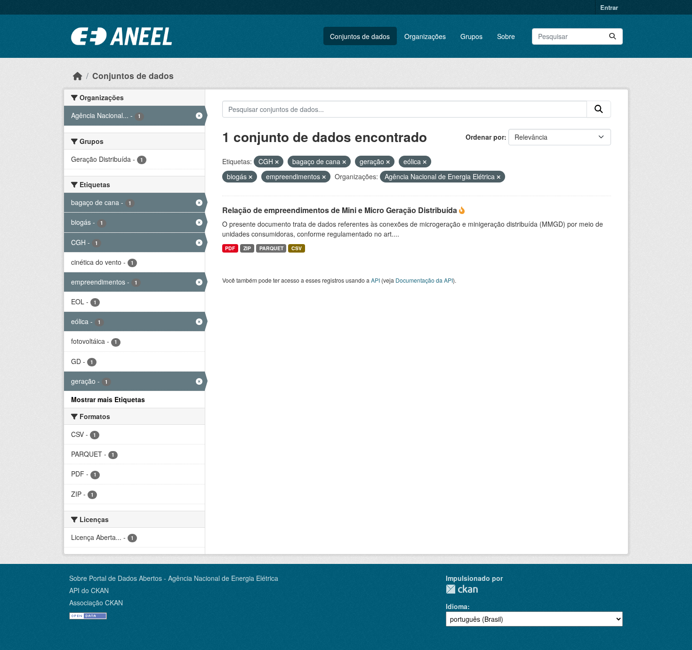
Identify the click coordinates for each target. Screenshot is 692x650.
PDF (230, 248)
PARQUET (271, 248)
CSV (296, 248)
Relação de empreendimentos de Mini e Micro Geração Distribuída (340, 210)
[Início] (77, 75)
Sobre (506, 36)
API (375, 280)
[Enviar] (612, 36)
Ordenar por (485, 137)
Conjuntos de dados (360, 36)
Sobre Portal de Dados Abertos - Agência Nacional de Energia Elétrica (173, 578)
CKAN (462, 589)
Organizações (425, 36)
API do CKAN (89, 590)
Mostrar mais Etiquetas (108, 399)
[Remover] (277, 162)
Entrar (609, 7)
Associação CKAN (96, 602)
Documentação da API (424, 280)
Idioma (456, 606)
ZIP (247, 248)
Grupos (471, 36)
